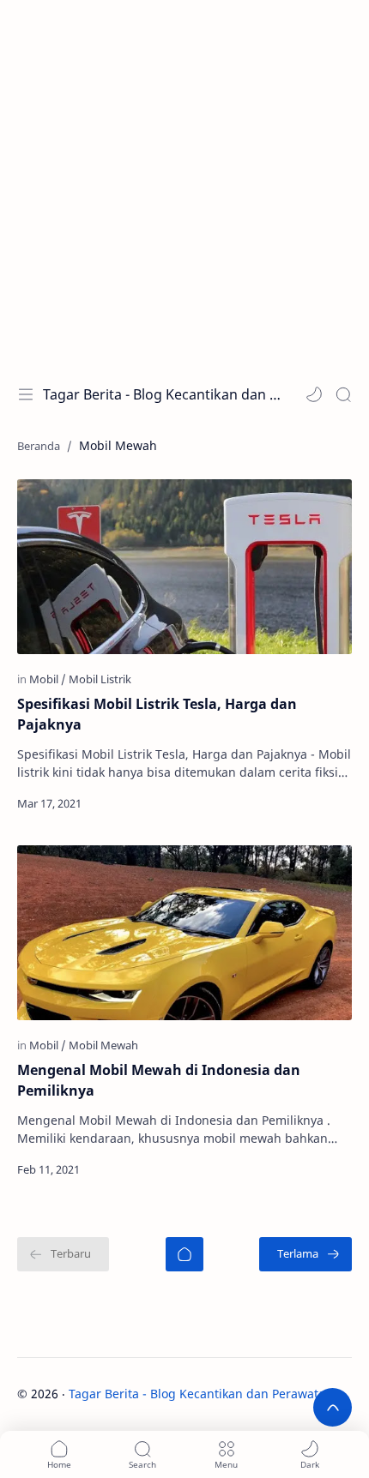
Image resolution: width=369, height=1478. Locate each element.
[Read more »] (319, 803)
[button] (314, 394)
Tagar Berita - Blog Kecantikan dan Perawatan (162, 394)
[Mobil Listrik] (100, 679)
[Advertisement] (184, 184)
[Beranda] (184, 1254)
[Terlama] (305, 1254)
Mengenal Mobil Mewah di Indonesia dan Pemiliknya (158, 1080)
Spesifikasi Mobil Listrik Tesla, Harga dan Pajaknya (157, 714)
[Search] (343, 394)
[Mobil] (47, 679)
